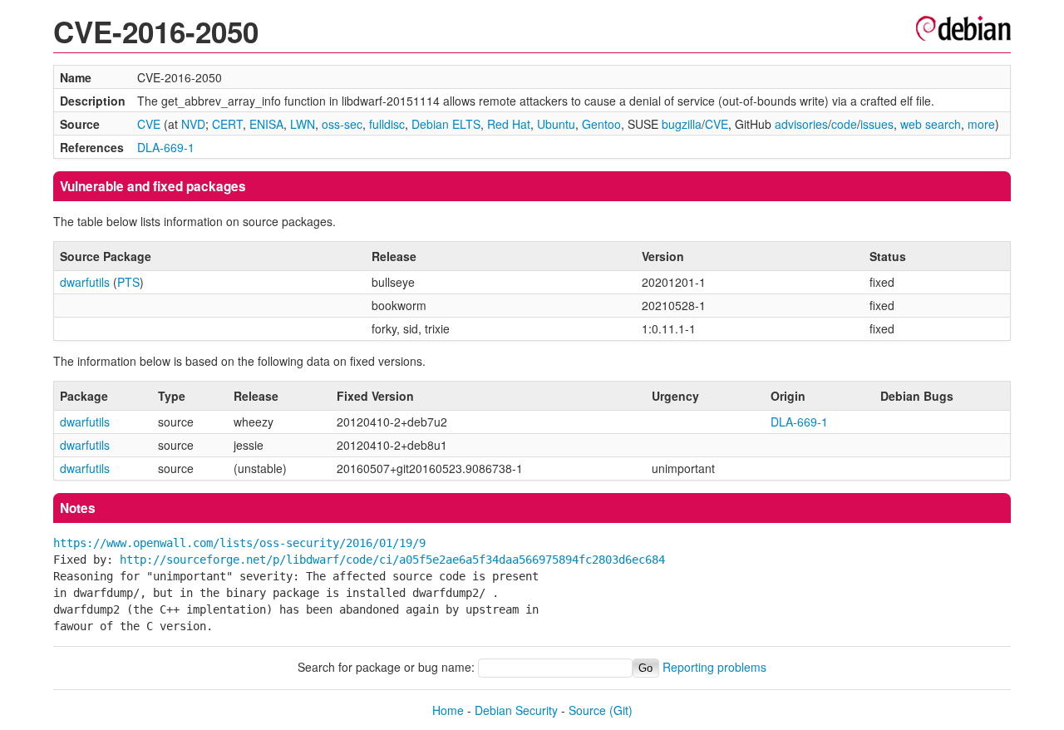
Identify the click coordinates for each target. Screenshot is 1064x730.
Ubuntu (556, 124)
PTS (128, 282)
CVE (148, 124)
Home (448, 710)
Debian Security (516, 710)
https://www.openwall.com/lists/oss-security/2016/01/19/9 (239, 543)
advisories (801, 124)
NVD (193, 124)
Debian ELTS (445, 124)
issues (877, 124)
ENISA (266, 124)
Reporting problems (714, 666)
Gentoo (601, 124)
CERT (227, 124)
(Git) (621, 710)
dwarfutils (85, 282)
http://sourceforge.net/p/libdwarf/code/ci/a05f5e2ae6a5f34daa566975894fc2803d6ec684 (392, 559)
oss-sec (342, 124)
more (981, 124)
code (844, 124)
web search (930, 124)
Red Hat (508, 124)
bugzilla (682, 124)
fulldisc (387, 124)
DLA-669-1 (166, 147)
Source (587, 710)
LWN (302, 124)
